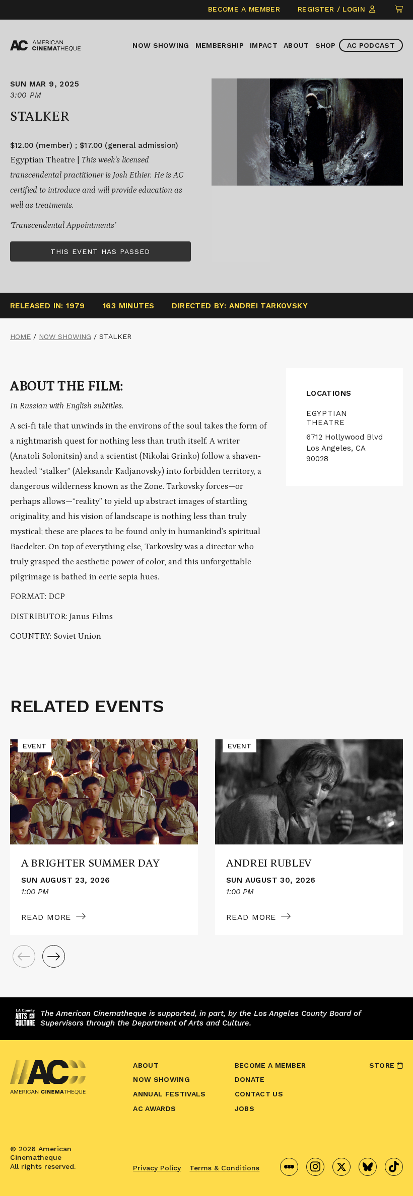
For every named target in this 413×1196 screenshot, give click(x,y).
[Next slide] (53, 956)
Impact (264, 45)
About (296, 45)
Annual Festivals (169, 1094)
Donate (250, 1079)
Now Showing (160, 45)
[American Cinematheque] (45, 45)
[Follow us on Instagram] (315, 1167)
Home (20, 336)
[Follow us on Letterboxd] (289, 1167)
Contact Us (259, 1094)
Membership (219, 45)
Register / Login (333, 9)
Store (383, 1065)
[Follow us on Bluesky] (368, 1167)
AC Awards (154, 1108)
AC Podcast (371, 45)
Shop (325, 45)
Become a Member (244, 9)
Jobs (244, 1108)
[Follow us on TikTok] (394, 1167)
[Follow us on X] (341, 1167)
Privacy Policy (157, 1168)
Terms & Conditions (224, 1168)
